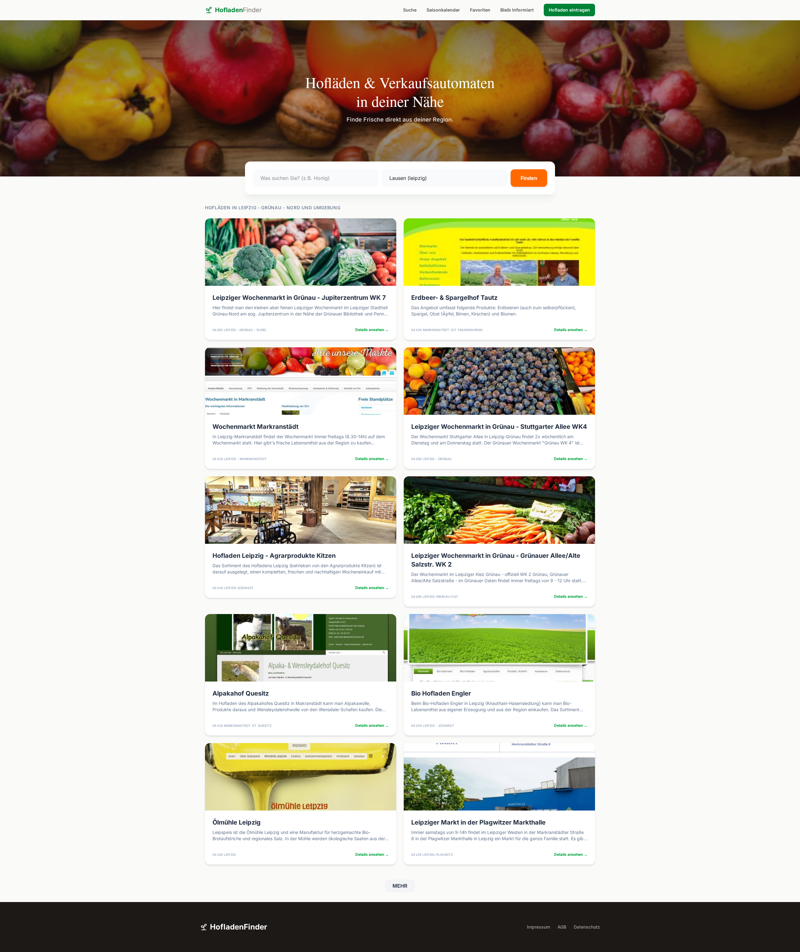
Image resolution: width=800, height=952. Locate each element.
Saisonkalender (443, 9)
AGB (562, 927)
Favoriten (480, 9)
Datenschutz (587, 927)
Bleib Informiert (517, 9)
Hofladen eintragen (569, 9)
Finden (529, 178)
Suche (410, 9)
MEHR (400, 886)
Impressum (538, 927)
